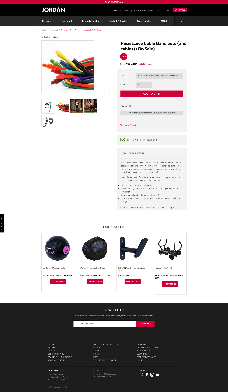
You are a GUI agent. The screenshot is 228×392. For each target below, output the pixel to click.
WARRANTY (52, 351)
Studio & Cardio (90, 21)
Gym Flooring (144, 21)
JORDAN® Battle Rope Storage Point (131, 269)
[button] (128, 125)
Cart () (181, 10)
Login (167, 10)
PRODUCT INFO (58, 281)
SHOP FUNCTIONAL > (114, 2)
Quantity (124, 84)
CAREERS (96, 357)
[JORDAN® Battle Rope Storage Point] (133, 249)
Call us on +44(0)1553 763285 (104, 374)
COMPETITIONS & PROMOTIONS (105, 360)
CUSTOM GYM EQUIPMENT (147, 347)
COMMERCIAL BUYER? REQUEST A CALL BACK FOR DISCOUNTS (152, 113)
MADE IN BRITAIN (143, 351)
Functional (66, 21)
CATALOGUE (142, 344)
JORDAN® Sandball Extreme (92, 267)
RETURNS (51, 347)
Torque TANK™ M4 (163, 267)
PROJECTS (97, 354)
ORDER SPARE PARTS (56, 354)
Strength (46, 21)
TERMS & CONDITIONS (56, 360)
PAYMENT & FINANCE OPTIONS (60, 357)
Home (43, 30)
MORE (164, 21)
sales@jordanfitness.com (143, 10)
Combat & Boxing (118, 21)
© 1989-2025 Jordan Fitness (58, 387)
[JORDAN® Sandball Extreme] (95, 249)
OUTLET (140, 360)
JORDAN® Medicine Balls (54, 267)
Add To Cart (151, 93)
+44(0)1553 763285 (121, 10)
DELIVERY (51, 344)
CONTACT (96, 351)
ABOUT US (97, 347)
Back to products (51, 37)
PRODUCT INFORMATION (146, 357)
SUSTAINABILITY (143, 354)
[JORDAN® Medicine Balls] (58, 249)
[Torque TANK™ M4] (170, 249)
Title (122, 75)
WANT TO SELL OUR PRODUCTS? (105, 344)
